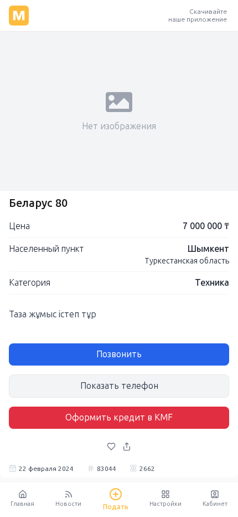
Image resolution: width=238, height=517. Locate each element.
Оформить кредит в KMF (119, 417)
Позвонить (119, 354)
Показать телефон (119, 386)
